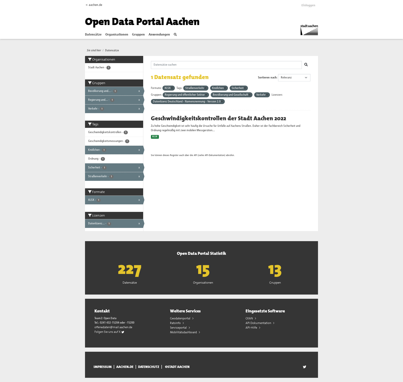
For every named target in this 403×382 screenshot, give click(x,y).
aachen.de (124, 367)
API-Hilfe (252, 327)
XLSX (154, 137)
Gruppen (138, 34)
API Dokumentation (259, 323)
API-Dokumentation (215, 155)
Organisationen (116, 34)
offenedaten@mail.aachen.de (113, 327)
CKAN (250, 318)
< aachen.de (94, 5)
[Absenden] (306, 65)
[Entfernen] (172, 88)
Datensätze (93, 34)
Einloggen (308, 5)
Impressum (103, 367)
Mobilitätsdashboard (184, 332)
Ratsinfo (175, 323)
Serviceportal (178, 327)
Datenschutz (148, 367)
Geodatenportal (180, 318)
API (195, 155)
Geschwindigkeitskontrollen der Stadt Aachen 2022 (218, 118)
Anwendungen (159, 34)
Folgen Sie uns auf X (107, 332)
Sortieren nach (267, 77)
